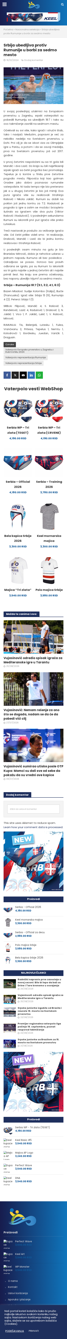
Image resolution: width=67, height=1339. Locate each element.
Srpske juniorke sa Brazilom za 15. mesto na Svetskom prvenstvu (38, 1041)
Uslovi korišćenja (18, 1293)
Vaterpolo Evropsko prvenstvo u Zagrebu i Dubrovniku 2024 (29, 350)
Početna (8, 29)
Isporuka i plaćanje (19, 1299)
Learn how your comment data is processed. (33, 827)
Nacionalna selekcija (27, 29)
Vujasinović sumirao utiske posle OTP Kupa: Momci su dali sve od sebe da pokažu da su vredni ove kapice (33, 770)
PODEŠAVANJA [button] (14, 1331)
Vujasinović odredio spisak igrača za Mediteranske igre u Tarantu (33, 660)
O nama (13, 1281)
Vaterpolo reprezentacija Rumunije (25, 357)
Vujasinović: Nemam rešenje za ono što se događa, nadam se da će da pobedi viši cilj (31, 714)
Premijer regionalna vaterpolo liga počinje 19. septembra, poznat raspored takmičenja (39, 1026)
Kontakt (13, 1287)
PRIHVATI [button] (34, 1331)
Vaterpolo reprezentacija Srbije (23, 363)
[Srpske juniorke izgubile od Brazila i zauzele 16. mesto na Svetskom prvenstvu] (10, 1012)
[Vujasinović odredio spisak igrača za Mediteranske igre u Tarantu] (33, 637)
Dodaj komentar (33, 60)
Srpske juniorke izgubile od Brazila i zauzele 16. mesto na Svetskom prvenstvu (40, 1011)
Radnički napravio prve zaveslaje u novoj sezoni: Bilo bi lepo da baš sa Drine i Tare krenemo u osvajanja (39, 982)
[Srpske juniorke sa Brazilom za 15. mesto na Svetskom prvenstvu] (10, 1043)
